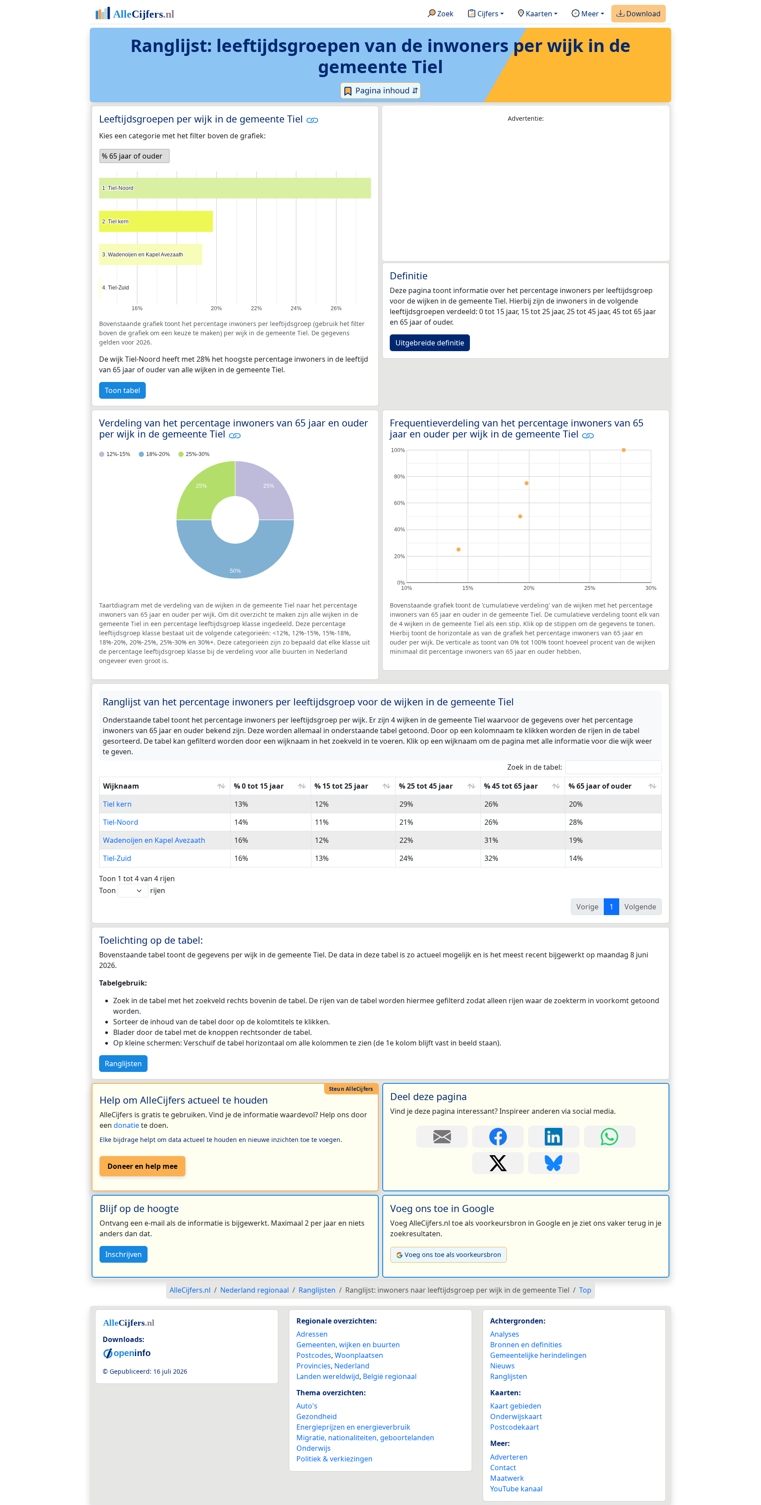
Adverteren (509, 1457)
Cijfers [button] (487, 14)
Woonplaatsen (359, 1355)
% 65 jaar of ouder (600, 786)
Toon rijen (132, 890)
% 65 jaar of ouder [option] (132, 156)
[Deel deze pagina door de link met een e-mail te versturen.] (442, 1137)
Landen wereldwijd (327, 1376)
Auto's (307, 1406)
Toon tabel (122, 390)
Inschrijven (123, 1254)
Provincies (313, 1366)
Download (642, 14)
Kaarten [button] (538, 14)
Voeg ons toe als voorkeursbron (453, 1254)
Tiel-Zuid (117, 858)
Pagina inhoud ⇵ (385, 90)
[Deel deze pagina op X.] (498, 1163)
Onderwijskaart (516, 1416)
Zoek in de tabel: (534, 767)
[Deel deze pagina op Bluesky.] (554, 1163)
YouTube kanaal (516, 1489)
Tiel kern (117, 804)
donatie (126, 1125)
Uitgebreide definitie (429, 343)
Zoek (445, 14)
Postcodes (313, 1355)
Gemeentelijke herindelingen (538, 1355)
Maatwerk (507, 1478)
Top (585, 1290)
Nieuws (502, 1366)
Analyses (504, 1334)
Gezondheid (316, 1416)
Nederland (351, 1366)
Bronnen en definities (526, 1344)
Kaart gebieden (515, 1406)
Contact (503, 1467)
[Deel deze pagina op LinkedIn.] (554, 1137)
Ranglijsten (123, 1063)
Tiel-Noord (120, 822)
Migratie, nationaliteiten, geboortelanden (365, 1437)
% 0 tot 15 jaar (259, 786)
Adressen (312, 1334)
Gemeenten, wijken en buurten (348, 1344)
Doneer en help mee (142, 1166)
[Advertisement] (525, 192)
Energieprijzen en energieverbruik (353, 1427)
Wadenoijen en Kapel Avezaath (154, 840)
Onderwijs (313, 1448)
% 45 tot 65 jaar (511, 786)
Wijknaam (121, 786)
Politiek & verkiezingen (334, 1459)
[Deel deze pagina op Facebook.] (498, 1137)
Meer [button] (589, 14)
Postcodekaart (514, 1427)
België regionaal (390, 1376)
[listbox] (134, 156)
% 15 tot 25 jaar (341, 786)
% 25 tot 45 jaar (426, 786)
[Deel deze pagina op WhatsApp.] (609, 1137)
